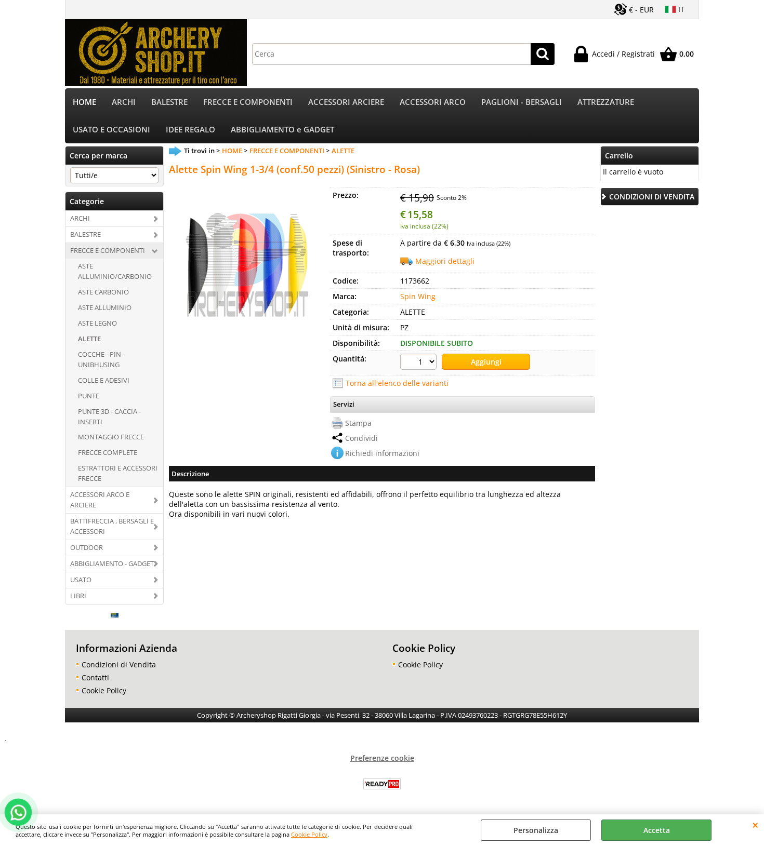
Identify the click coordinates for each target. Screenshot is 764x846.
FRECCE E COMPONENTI (248, 102)
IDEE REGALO (190, 129)
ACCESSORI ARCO (433, 102)
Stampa (358, 423)
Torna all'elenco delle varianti (397, 383)
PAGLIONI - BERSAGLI (521, 102)
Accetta (656, 830)
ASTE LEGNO (97, 323)
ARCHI (124, 102)
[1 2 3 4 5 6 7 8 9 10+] (419, 363)
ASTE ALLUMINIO (104, 307)
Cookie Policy (309, 834)
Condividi (361, 438)
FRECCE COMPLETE (107, 452)
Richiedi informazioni (382, 453)
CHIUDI (755, 825)
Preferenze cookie (382, 758)
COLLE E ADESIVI (103, 380)
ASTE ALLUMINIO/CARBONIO (115, 271)
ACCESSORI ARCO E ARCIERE (99, 499)
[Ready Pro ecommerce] (382, 784)
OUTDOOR (86, 547)
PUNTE (88, 395)
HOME (84, 102)
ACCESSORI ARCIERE (346, 102)
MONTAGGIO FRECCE (111, 436)
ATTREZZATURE (605, 102)
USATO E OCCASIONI (111, 129)
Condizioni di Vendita (119, 664)
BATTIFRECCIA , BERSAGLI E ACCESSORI (112, 526)
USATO (80, 579)
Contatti (95, 677)
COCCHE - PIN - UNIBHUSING (101, 359)
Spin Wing (418, 296)
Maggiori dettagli (445, 261)
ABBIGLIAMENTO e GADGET (282, 129)
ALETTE (89, 338)
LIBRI (78, 595)
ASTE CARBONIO (103, 292)
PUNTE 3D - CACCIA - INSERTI (109, 416)
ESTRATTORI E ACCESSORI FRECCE (117, 473)
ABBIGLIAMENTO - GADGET (112, 563)
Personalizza (535, 830)
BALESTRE (169, 102)
